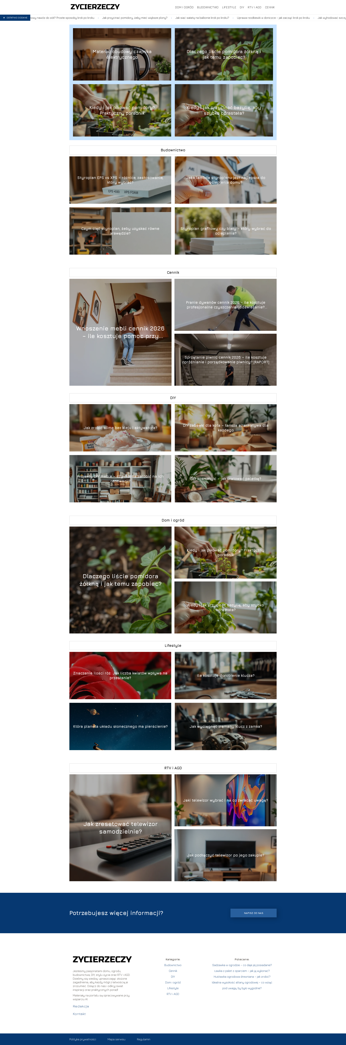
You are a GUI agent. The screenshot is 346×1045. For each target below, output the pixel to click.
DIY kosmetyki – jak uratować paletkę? (225, 479)
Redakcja (81, 1006)
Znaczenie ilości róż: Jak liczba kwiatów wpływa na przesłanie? (120, 675)
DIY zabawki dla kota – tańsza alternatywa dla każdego (226, 427)
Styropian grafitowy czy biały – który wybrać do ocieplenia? (226, 230)
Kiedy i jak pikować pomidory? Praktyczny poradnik (122, 110)
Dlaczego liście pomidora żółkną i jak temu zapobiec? (224, 54)
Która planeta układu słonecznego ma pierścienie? (120, 726)
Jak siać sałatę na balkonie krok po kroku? (117, 17)
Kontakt (79, 1014)
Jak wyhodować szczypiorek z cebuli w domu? (262, 17)
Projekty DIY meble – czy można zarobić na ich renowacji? (120, 478)
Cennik (270, 7)
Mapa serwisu (116, 1039)
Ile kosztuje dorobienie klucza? (225, 675)
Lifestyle (229, 7)
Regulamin (143, 1039)
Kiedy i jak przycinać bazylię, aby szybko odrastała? (224, 110)
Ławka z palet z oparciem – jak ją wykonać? (242, 970)
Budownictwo (208, 7)
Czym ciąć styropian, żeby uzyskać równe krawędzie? (120, 230)
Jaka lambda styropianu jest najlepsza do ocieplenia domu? (225, 180)
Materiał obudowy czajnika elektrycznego (122, 54)
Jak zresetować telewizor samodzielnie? (120, 827)
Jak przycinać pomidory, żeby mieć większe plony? (49, 17)
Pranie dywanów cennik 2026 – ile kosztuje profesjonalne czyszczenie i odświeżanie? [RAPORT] (225, 305)
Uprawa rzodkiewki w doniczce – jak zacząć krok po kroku (188, 17)
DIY (242, 7)
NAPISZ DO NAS (253, 913)
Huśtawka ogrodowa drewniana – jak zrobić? (242, 976)
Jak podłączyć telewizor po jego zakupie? (225, 855)
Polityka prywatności (82, 1039)
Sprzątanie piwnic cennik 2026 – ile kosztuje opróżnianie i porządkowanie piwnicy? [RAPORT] (225, 359)
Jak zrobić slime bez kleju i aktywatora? (120, 428)
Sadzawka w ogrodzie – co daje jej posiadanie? (242, 965)
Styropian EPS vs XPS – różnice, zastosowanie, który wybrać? (120, 180)
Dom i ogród (184, 7)
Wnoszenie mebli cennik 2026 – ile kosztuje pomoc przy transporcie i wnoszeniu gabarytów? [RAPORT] (120, 332)
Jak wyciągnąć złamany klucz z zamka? (226, 726)
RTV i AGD (254, 7)
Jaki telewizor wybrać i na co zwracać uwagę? (225, 800)
